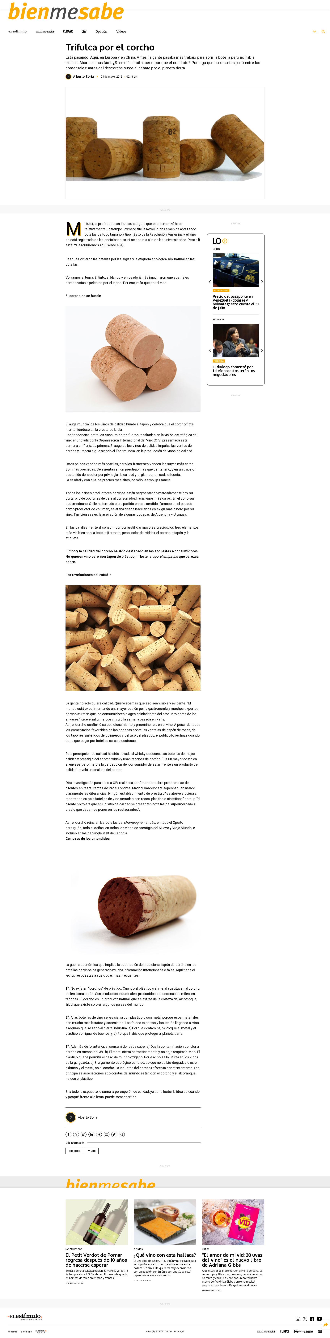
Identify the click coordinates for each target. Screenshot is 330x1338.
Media (41, 1331)
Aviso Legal (179, 1331)
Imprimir (122, 1134)
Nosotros (12, 1332)
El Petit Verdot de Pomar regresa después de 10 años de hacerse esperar (96, 1260)
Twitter (76, 1134)
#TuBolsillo (221, 290)
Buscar (323, 31)
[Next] (261, 282)
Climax (68, 31)
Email (106, 1134)
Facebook (68, 1134)
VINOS (91, 1151)
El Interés (45, 31)
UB (84, 31)
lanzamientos (74, 1249)
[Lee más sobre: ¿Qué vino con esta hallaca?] (165, 1222)
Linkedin (91, 1134)
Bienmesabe (110, 1185)
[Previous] (210, 282)
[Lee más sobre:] (233, 1222)
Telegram (99, 1134)
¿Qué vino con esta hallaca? (165, 1255)
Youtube (319, 1319)
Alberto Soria (83, 76)
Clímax (284, 1331)
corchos (74, 1151)
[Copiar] (114, 1134)
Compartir (325, 1324)
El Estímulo (17, 31)
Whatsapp (84, 1134)
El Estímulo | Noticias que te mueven (25, 1317)
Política (219, 361)
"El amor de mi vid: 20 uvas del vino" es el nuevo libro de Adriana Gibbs (232, 1260)
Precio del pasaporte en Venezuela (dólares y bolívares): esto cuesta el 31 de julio (236, 302)
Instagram (298, 1319)
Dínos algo (26, 1332)
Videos (121, 31)
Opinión (101, 31)
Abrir (314, 31)
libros (206, 1249)
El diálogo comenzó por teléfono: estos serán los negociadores (234, 370)
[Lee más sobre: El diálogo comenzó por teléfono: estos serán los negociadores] (236, 340)
